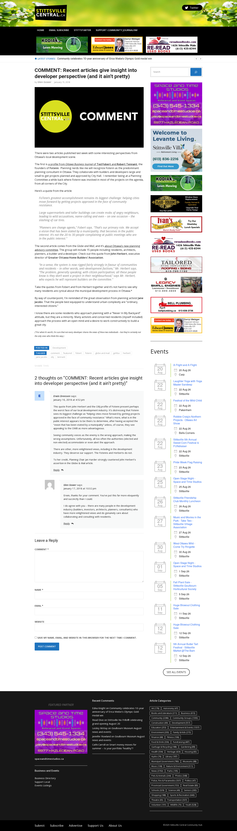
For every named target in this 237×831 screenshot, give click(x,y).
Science (174, 790)
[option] (129, 58)
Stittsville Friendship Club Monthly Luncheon (187, 499)
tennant (61, 356)
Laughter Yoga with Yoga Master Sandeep (187, 382)
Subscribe (57, 825)
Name (39, 589)
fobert (78, 353)
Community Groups (185, 717)
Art (155, 708)
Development (59, 347)
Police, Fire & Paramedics (166, 780)
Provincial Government (165, 785)
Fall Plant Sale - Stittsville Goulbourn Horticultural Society (184, 585)
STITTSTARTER (82, 30)
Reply (56, 469)
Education (158, 727)
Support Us (95, 825)
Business (188, 713)
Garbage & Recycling (164, 746)
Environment (160, 732)
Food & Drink (160, 742)
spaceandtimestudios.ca (49, 758)
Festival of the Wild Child (187, 400)
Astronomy (170, 708)
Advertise (75, 825)
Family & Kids (182, 732)
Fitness (173, 737)
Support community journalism (116, 30)
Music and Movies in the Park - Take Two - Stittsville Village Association (187, 522)
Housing (191, 751)
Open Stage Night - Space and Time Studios (187, 480)
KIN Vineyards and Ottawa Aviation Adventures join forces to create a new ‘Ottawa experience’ (110, 58)
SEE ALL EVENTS (176, 672)
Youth (191, 804)
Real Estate (190, 785)
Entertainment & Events (184, 727)
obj (52, 356)
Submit (40, 825)
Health (157, 751)
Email (39, 605)
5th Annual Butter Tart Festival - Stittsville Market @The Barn (185, 647)
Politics (190, 780)
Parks (172, 770)
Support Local (42, 781)
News (157, 770)
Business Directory (45, 778)
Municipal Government (165, 761)
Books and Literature (164, 713)
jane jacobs (41, 356)
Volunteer (158, 804)
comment (55, 353)
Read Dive (98, 719)
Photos (181, 775)
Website (39, 621)
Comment (42, 549)
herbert (126, 353)
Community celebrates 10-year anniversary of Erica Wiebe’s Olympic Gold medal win (118, 711)
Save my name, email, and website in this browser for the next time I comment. (87, 637)
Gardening (188, 746)
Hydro (156, 756)
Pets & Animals (161, 775)
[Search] (196, 72)
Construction (159, 722)
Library (171, 756)
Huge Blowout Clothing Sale (186, 606)
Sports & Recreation (182, 795)
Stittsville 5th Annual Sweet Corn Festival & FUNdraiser (186, 443)
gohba (116, 353)
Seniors (190, 790)
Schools (157, 790)
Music (156, 766)
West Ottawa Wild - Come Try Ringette (184, 545)
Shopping (158, 795)
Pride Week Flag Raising (187, 462)
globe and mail (102, 353)
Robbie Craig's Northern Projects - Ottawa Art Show (187, 420)
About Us (115, 825)
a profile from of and (93, 164)
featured (67, 353)
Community (159, 717)
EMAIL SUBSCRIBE (59, 30)
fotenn (88, 353)
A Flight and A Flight (185, 365)
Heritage (173, 751)
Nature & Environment (179, 766)
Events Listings (43, 785)
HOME (40, 30)
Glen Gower (44, 82)
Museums (189, 761)
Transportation (177, 799)
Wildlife (175, 804)
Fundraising (181, 742)
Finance (157, 737)
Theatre (157, 799)
